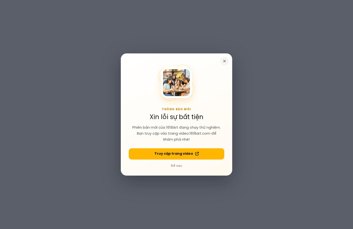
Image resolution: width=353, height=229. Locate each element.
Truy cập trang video (173, 154)
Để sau (176, 165)
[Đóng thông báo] (224, 61)
